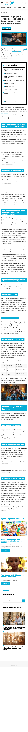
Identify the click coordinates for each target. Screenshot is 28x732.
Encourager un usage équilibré (11, 101)
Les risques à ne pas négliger (11, 73)
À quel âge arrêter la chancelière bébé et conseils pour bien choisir (14, 648)
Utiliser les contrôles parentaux (11, 99)
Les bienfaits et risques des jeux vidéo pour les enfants (13, 70)
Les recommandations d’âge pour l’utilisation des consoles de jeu (13, 77)
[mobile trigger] (2, 3)
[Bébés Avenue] (9, 3)
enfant (25, 49)
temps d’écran (4, 113)
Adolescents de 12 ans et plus (11, 89)
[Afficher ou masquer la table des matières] (21, 65)
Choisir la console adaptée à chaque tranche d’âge (14, 80)
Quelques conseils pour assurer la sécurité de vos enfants (11, 541)
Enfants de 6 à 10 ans (9, 83)
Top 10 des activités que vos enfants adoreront (12, 576)
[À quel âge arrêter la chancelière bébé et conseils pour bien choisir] (14, 638)
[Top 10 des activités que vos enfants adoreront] (14, 564)
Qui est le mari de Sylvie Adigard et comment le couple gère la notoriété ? (14, 628)
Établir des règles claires (10, 96)
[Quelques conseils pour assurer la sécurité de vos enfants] (14, 528)
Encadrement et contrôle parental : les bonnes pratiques (13, 92)
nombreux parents (16, 51)
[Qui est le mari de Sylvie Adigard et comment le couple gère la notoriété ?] (14, 618)
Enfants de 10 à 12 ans (9, 86)
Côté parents (6, 28)
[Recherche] (22, 3)
